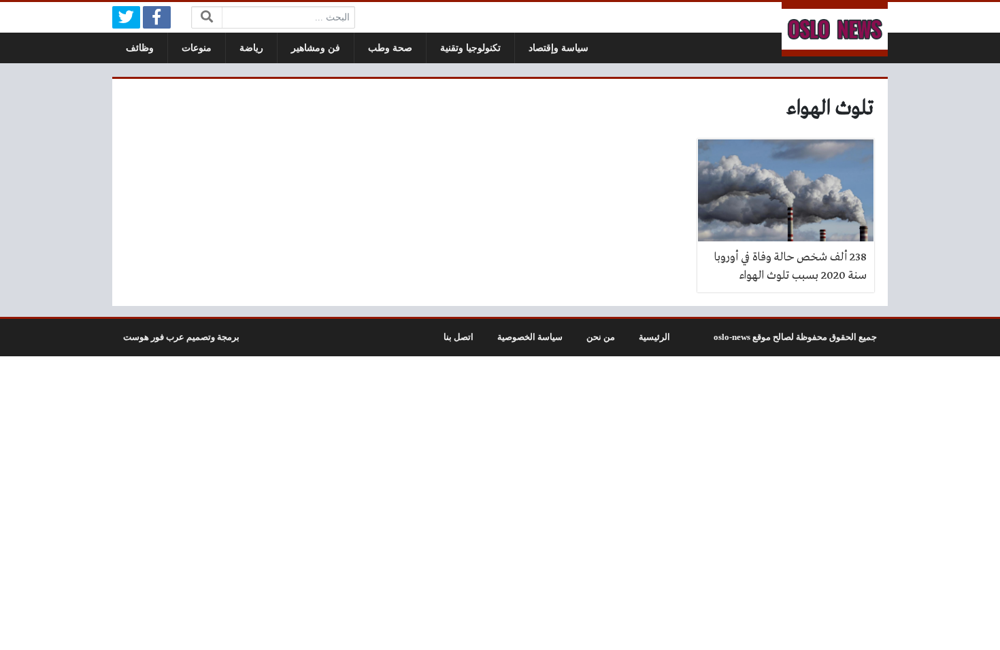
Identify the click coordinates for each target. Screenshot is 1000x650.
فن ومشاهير (315, 48)
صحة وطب (390, 48)
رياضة (251, 48)
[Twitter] (126, 17)
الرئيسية (654, 337)
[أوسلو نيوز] (835, 29)
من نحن (600, 337)
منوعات (197, 48)
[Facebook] (157, 17)
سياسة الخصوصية (530, 337)
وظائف (140, 48)
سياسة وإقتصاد (558, 48)
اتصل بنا (458, 337)
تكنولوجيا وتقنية (470, 48)
